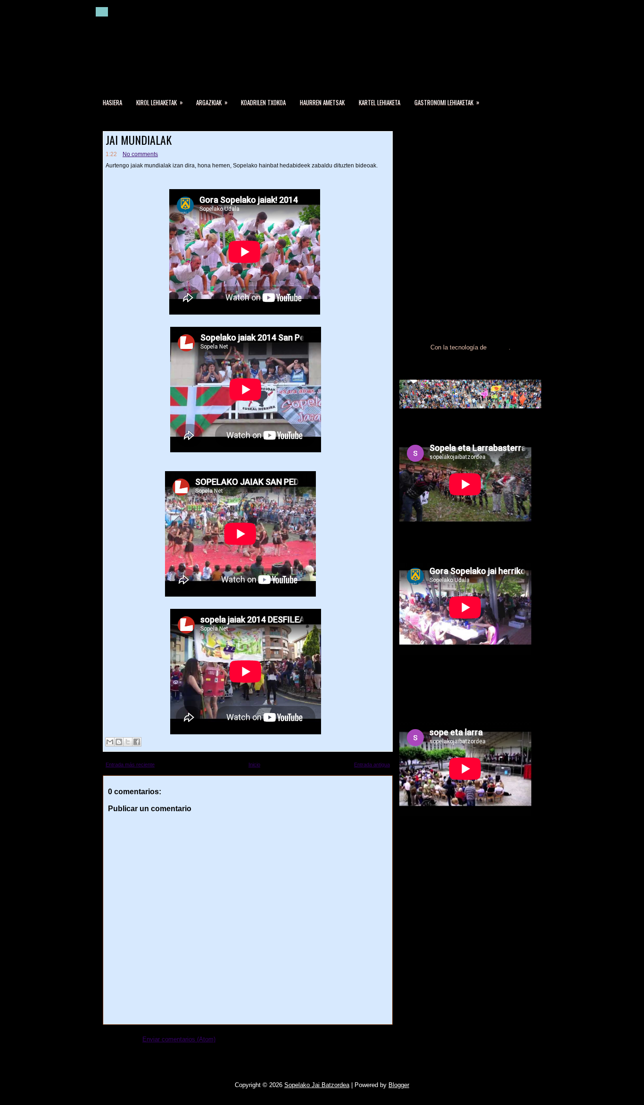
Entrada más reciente (130, 764)
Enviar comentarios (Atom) (178, 1039)
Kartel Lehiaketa (379, 102)
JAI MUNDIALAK (139, 139)
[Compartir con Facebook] (136, 742)
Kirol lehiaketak (159, 102)
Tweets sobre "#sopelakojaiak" (441, 686)
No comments (140, 154)
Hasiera (112, 102)
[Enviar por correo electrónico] (110, 742)
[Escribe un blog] (119, 742)
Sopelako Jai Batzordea (316, 1084)
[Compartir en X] (127, 742)
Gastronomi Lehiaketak (446, 102)
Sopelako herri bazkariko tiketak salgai (458, 178)
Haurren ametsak (322, 102)
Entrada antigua (372, 764)
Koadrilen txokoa (263, 102)
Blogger (498, 347)
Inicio (254, 764)
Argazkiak (212, 102)
